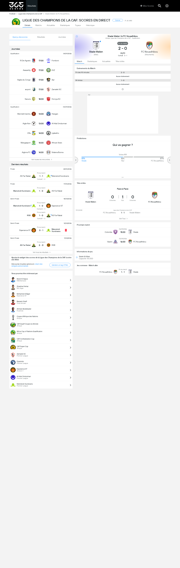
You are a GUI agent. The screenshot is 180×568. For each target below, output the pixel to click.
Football (12, 14)
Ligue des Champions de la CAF (30, 14)
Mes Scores (148, 6)
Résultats (32, 6)
